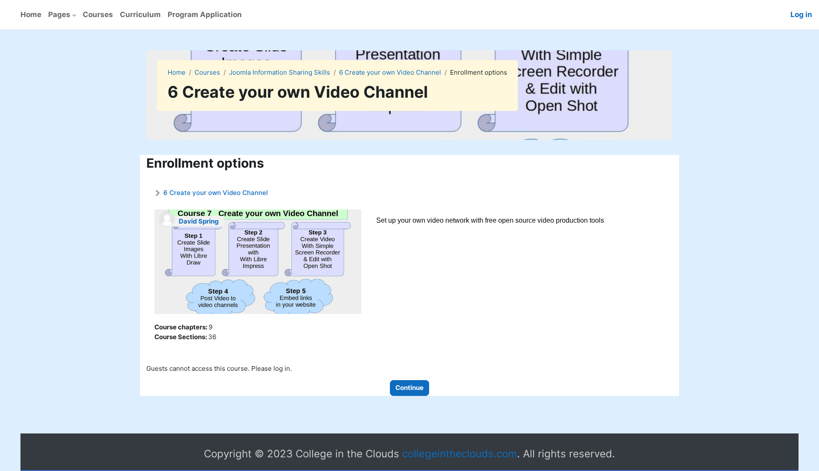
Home (177, 72)
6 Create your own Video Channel (390, 72)
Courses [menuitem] (98, 14)
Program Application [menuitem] (205, 14)
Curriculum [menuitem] (140, 14)
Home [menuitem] (30, 14)
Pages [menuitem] (59, 14)
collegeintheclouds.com (459, 454)
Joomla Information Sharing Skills (279, 72)
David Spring (199, 221)
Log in (801, 14)
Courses (207, 72)
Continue (409, 388)
